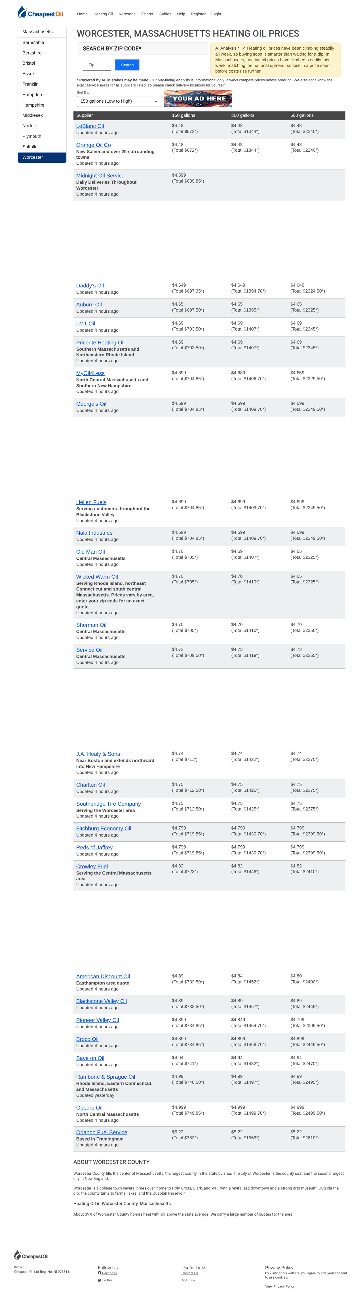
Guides (165, 14)
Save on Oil (90, 1058)
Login (216, 14)
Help (181, 14)
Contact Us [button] (190, 1273)
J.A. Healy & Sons (98, 754)
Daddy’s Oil (90, 286)
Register (198, 14)
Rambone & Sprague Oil (105, 1077)
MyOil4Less (90, 373)
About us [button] (188, 1280)
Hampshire (33, 105)
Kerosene (127, 14)
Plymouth (31, 136)
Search (127, 65)
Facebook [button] (109, 1273)
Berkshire (32, 53)
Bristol (28, 63)
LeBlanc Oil (90, 126)
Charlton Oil (90, 785)
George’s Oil (91, 404)
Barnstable (33, 42)
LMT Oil (85, 324)
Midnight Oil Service (100, 176)
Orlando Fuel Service (101, 1133)
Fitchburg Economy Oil (103, 829)
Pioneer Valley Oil (97, 1020)
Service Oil (89, 650)
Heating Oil (103, 14)
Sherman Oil (91, 625)
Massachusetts (37, 31)
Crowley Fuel (92, 867)
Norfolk (29, 126)
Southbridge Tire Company (108, 804)
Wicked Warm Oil (97, 577)
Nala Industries (94, 533)
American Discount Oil (103, 977)
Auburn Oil (89, 305)
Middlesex (32, 115)
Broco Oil (87, 1039)
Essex (28, 73)
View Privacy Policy (280, 1286)
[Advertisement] (209, 240)
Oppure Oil (89, 1108)
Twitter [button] (106, 1280)
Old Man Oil (90, 552)
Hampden (32, 94)
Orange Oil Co (93, 145)
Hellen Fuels (91, 502)
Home (82, 14)
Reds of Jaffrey (94, 848)
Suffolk (29, 147)
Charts (147, 14)
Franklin (30, 84)
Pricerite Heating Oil (100, 343)
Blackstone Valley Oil (101, 1001)
